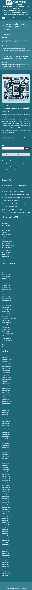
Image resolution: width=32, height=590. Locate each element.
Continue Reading (8, 138)
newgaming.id (5, 425)
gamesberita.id (6, 439)
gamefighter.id (5, 527)
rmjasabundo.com (6, 300)
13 (15, 163)
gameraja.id (5, 408)
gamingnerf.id (5, 472)
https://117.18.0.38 (6, 243)
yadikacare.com (6, 329)
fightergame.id (5, 540)
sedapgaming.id (6, 383)
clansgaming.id (6, 478)
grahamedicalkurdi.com (8, 336)
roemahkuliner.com (7, 276)
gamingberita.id (6, 423)
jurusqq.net (5, 232)
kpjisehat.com (5, 311)
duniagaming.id (6, 368)
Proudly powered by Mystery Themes (16, 588)
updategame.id (6, 463)
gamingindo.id (5, 566)
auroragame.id (5, 456)
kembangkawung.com (7, 305)
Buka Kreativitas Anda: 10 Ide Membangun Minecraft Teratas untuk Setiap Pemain (15, 187)
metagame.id (5, 538)
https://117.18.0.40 (6, 252)
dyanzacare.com (6, 338)
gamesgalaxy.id (6, 432)
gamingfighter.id (6, 489)
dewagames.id (5, 392)
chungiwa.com (5, 307)
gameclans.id (5, 522)
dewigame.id (5, 414)
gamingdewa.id (6, 364)
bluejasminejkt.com (7, 292)
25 (6, 169)
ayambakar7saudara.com (8, 272)
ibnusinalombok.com (7, 333)
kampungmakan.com (7, 283)
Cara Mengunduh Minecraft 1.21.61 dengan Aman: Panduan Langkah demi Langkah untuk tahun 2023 (17, 211)
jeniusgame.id (5, 469)
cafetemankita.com (7, 298)
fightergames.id (6, 507)
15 (23, 163)
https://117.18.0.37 (6, 248)
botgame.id (5, 536)
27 (15, 169)
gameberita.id (5, 454)
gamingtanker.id (6, 487)
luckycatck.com (6, 285)
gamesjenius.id (6, 388)
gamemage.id (5, 531)
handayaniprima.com (7, 281)
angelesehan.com (6, 289)
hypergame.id (5, 547)
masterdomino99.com (8, 245)
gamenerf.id (5, 520)
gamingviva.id (5, 575)
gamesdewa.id (5, 386)
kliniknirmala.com (6, 320)
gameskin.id (5, 518)
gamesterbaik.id (6, 390)
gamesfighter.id (6, 494)
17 (2, 166)
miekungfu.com (6, 296)
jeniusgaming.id (6, 372)
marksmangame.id (7, 549)
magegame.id (5, 544)
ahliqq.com (4, 228)
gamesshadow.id (6, 379)
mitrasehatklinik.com (7, 314)
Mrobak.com (5, 294)
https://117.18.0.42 (6, 234)
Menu (15, 18)
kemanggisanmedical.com (9, 318)
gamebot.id (5, 529)
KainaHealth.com (6, 325)
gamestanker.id (6, 555)
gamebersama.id (6, 401)
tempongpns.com (6, 274)
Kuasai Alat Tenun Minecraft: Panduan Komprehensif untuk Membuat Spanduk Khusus (16, 193)
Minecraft (4, 37)
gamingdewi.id (5, 361)
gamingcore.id (5, 564)
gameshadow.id (6, 403)
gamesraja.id (5, 381)
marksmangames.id (7, 516)
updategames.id (6, 445)
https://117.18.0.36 (6, 226)
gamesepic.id (5, 498)
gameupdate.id (6, 452)
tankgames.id (5, 514)
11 (6, 163)
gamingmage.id (6, 480)
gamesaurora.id (6, 430)
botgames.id (5, 505)
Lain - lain (7, 77)
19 (10, 166)
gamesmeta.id (5, 491)
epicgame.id (5, 542)
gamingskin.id (5, 474)
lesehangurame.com (7, 270)
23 (27, 166)
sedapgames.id (6, 397)
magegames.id (6, 509)
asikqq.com (5, 223)
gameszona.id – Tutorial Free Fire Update (16, 7)
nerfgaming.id (5, 485)
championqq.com (6, 250)
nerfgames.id (5, 502)
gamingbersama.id (6, 366)
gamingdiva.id (5, 569)
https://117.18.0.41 (6, 239)
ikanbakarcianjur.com (7, 309)
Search (3, 145)
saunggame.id (5, 417)
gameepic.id (5, 533)
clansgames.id (5, 500)
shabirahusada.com (7, 327)
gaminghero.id (5, 562)
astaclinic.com (5, 331)
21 (19, 166)
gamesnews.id (5, 441)
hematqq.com (5, 254)
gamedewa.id (5, 410)
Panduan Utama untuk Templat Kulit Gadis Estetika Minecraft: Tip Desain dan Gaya (17, 199)
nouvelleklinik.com (6, 322)
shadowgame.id (6, 419)
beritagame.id (5, 465)
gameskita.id (5, 357)
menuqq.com (5, 259)
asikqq (3, 344)
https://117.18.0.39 (6, 230)
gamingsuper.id (6, 573)
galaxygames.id (6, 443)
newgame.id (5, 458)
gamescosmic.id (6, 436)
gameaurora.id (5, 447)
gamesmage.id (6, 496)
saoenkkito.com (6, 278)
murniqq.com (5, 256)
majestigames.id (6, 399)
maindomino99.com (7, 241)
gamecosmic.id (6, 450)
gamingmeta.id (6, 483)
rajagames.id (5, 406)
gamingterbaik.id (6, 370)
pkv (2, 346)
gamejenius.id (5, 412)
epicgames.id (5, 511)
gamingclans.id (6, 476)
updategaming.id (6, 434)
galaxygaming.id (6, 428)
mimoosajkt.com (6, 303)
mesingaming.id (6, 571)
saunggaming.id (6, 375)
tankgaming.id (5, 553)
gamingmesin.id (6, 560)
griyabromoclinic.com (7, 340)
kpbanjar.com (5, 316)
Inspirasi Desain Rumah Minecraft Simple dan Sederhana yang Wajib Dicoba (16, 205)
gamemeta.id (5, 525)
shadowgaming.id (6, 377)
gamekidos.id (5, 558)
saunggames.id (6, 395)
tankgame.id (5, 551)
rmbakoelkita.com (6, 287)
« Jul (15, 176)
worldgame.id (5, 467)
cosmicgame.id (6, 461)
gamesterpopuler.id (7, 359)
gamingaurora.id (6, 421)
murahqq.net (5, 237)
